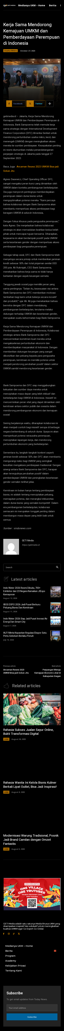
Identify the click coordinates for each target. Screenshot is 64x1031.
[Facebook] (3, 933)
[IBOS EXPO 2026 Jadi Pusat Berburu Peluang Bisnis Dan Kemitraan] (55, 607)
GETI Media (28, 540)
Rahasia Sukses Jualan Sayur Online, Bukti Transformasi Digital (28, 732)
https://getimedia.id (31, 544)
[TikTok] (14, 933)
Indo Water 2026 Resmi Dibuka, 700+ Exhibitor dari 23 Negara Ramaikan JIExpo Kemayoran (24, 591)
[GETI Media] (11, 547)
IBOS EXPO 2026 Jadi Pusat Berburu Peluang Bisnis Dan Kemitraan (21, 606)
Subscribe (32, 1017)
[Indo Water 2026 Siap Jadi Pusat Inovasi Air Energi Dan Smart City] (55, 621)
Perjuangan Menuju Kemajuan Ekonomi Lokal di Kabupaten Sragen (47, 673)
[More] (49, 103)
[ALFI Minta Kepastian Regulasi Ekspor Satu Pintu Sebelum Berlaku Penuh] (55, 635)
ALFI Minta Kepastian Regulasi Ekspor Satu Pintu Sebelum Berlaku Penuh (25, 634)
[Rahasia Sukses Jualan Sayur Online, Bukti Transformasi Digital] (32, 709)
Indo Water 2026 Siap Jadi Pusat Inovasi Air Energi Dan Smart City (25, 620)
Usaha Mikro (10, 50)
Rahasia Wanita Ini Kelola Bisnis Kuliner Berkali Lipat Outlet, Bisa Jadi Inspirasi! (30, 784)
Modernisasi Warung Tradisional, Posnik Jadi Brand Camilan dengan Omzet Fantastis (31, 839)
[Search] (57, 567)
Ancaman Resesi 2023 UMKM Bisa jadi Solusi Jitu (16, 671)
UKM (6, 739)
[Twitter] (19, 933)
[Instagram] (9, 933)
